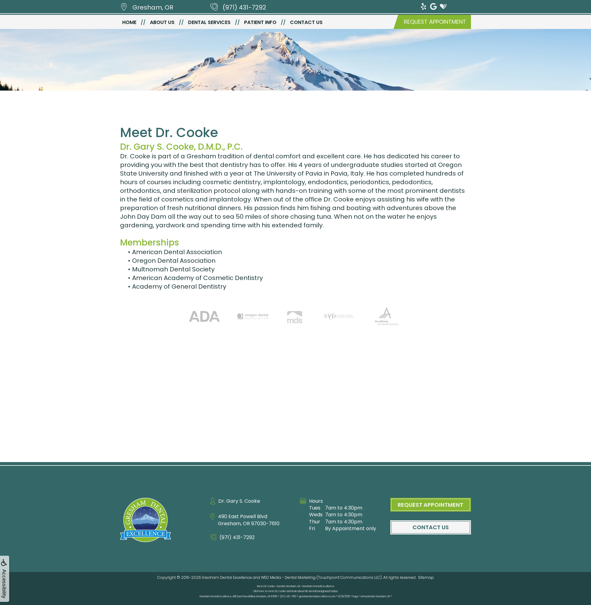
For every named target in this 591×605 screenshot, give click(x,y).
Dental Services (209, 22)
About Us (162, 22)
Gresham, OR (152, 7)
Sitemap (426, 577)
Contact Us (306, 22)
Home (129, 22)
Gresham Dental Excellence (227, 577)
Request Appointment (435, 22)
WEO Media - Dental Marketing (288, 577)
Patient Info (260, 22)
